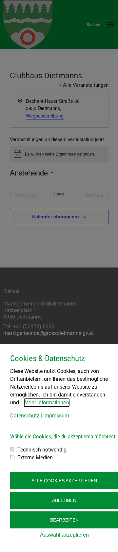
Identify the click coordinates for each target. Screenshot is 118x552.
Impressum (56, 416)
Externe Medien (35, 457)
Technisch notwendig (42, 450)
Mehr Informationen (46, 402)
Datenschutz (24, 416)
